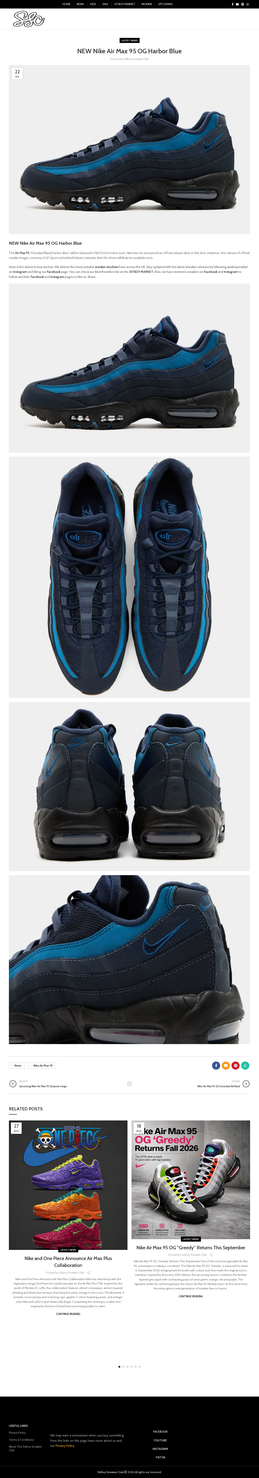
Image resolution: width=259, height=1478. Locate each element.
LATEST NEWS (130, 40)
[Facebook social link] (232, 4)
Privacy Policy (17, 1432)
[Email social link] (237, 4)
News (17, 1065)
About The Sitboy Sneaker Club (25, 1448)
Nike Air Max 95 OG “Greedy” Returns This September (190, 1248)
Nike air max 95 (43, 1065)
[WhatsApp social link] (247, 4)
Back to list (129, 1084)
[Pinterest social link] (242, 4)
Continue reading (68, 1314)
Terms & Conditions (21, 1440)
